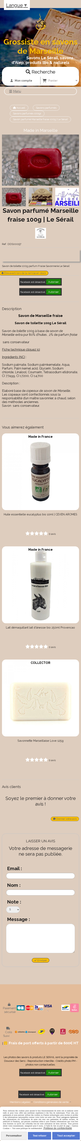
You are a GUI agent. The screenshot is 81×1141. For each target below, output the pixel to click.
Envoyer (42, 960)
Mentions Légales (20, 1102)
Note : (14, 902)
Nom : (14, 885)
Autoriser (53, 281)
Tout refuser (39, 1135)
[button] (73, 197)
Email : (14, 868)
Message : (18, 919)
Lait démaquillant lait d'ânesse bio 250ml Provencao (40, 627)
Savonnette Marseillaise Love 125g (40, 740)
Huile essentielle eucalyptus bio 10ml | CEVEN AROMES (40, 514)
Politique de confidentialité (57, 1128)
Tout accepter (66, 1135)
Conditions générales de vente (51, 1102)
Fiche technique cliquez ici (21, 349)
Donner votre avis (66, 818)
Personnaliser (14, 1135)
